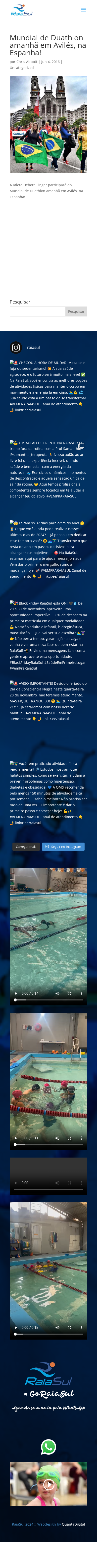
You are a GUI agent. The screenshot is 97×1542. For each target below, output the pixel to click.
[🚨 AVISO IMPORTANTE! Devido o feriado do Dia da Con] (48, 719)
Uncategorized (22, 67)
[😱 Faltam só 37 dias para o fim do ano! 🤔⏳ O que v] (48, 559)
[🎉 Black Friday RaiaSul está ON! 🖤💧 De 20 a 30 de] (48, 639)
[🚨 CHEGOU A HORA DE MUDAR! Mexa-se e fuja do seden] (48, 398)
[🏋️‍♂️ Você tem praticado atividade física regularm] (48, 799)
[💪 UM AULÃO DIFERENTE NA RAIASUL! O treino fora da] (48, 479)
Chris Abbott (26, 61)
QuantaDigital (73, 1524)
